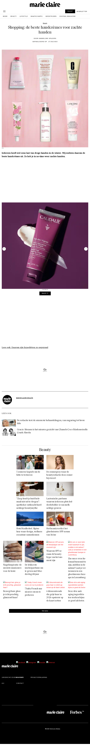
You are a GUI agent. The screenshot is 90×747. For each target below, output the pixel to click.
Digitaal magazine (68, 16)
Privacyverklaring (39, 677)
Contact (20, 683)
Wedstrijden (51, 16)
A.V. (3, 683)
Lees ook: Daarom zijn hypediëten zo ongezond (25, 347)
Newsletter (82, 11)
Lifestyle (24, 16)
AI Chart (20, 677)
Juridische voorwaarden (13, 677)
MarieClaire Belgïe (24, 398)
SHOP (70, 11)
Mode (5, 16)
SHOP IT (45, 293)
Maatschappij (37, 16)
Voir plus (45, 610)
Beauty (14, 16)
